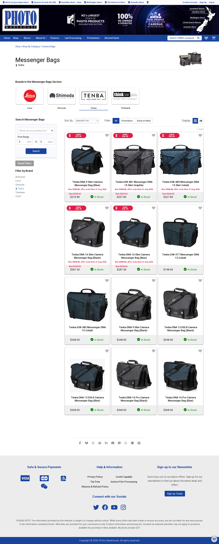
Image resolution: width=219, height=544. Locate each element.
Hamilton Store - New (71, 2)
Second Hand (112, 38)
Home (7, 38)
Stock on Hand (143, 121)
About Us (40, 38)
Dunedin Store (137, 2)
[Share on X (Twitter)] (93, 442)
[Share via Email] (113, 442)
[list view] (201, 121)
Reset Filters (24, 163)
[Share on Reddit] (99, 442)
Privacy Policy (95, 476)
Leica (18, 180)
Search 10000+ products (182, 38)
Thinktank (20, 192)
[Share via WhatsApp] (126, 442)
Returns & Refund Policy (95, 486)
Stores (27, 38)
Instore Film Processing (124, 481)
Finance (55, 38)
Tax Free (95, 481)
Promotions (93, 38)
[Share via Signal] (132, 442)
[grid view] (195, 121)
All (116, 121)
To (36, 142)
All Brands (20, 177)
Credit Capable (124, 476)
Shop (15, 38)
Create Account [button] (189, 2)
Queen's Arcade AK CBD (45, 2)
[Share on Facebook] (80, 442)
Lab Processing (73, 38)
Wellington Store (94, 2)
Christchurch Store (116, 2)
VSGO (18, 196)
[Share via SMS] (119, 442)
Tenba (21, 188)
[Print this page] (139, 442)
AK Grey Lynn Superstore (17, 2)
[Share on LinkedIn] (106, 442)
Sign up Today (175, 493)
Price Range (23, 137)
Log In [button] (212, 2)
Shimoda (19, 184)
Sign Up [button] (203, 2)
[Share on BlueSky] (86, 442)
